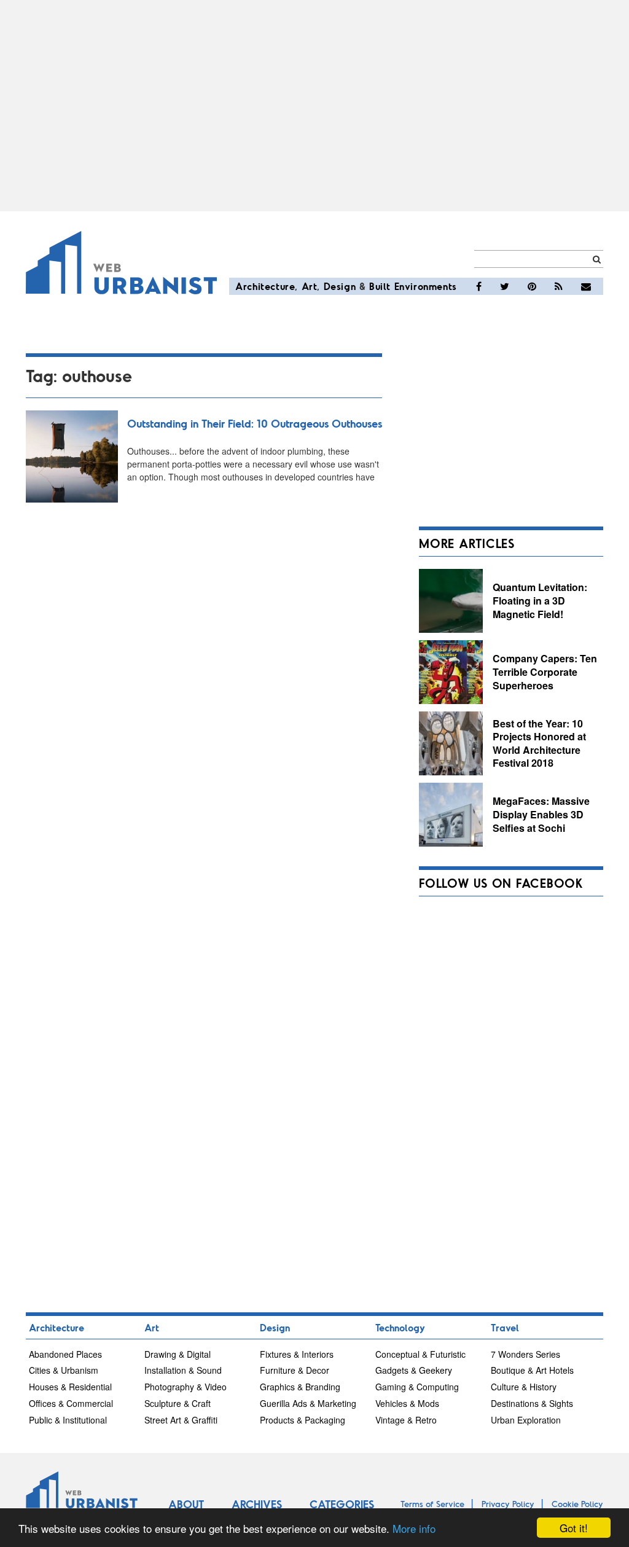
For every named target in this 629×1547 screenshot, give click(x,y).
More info (414, 1528)
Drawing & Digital (177, 1354)
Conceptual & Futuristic (420, 1354)
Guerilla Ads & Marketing (308, 1403)
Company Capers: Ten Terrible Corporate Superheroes (545, 671)
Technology (400, 1327)
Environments (425, 286)
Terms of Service (432, 1503)
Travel (505, 1327)
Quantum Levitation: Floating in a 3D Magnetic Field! (540, 600)
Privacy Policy (508, 1503)
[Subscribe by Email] (586, 286)
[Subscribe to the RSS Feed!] (558, 286)
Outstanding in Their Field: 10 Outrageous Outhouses (254, 423)
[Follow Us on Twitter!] (504, 286)
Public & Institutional (68, 1420)
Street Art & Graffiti (180, 1420)
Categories (342, 1504)
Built (380, 286)
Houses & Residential (70, 1387)
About (186, 1504)
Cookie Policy (577, 1503)
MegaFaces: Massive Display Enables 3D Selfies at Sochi (541, 814)
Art (310, 286)
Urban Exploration (526, 1420)
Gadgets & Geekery (413, 1370)
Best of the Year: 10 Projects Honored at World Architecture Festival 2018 (539, 743)
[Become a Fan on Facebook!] (479, 286)
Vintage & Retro (406, 1420)
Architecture (265, 286)
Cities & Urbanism (63, 1370)
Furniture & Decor (294, 1370)
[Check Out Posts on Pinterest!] (531, 286)
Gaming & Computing (417, 1387)
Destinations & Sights (532, 1403)
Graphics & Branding (300, 1387)
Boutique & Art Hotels (532, 1370)
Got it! (574, 1527)
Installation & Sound (183, 1370)
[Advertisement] (314, 106)
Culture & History (524, 1387)
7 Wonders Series (525, 1354)
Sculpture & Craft (177, 1403)
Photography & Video (185, 1387)
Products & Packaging (302, 1420)
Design (340, 286)
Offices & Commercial (71, 1403)
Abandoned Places (65, 1354)
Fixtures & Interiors (297, 1354)
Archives (257, 1504)
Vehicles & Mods (407, 1403)
